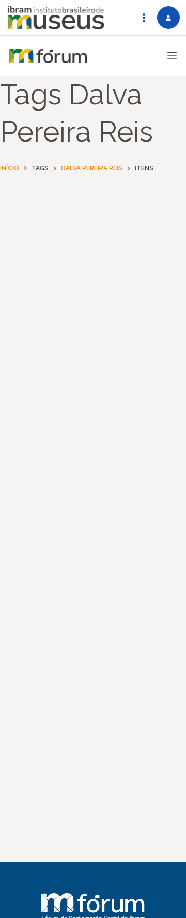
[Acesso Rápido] (143, 17)
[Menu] (172, 55)
